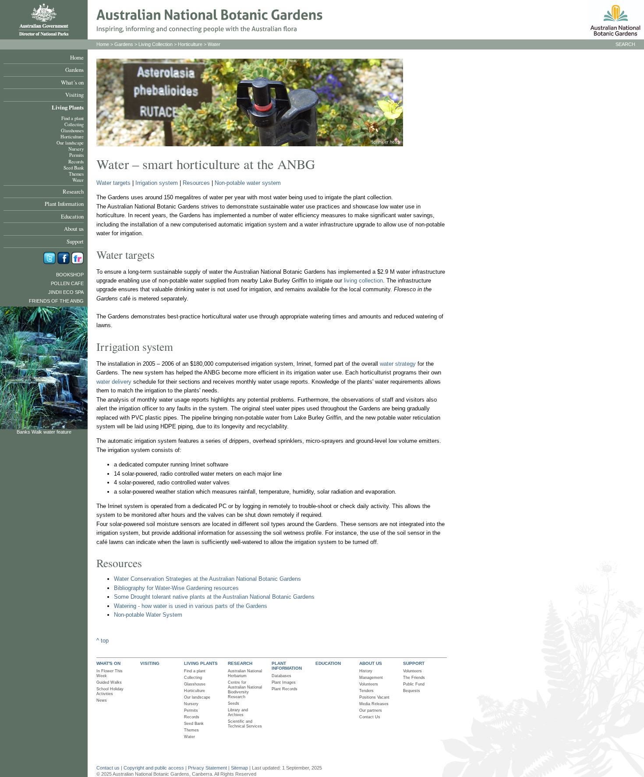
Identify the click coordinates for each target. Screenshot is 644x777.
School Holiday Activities (110, 691)
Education (72, 216)
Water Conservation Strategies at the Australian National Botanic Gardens (207, 579)
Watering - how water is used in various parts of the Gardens (190, 606)
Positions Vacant (374, 697)
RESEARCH (240, 663)
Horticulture (72, 137)
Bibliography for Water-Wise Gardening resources (176, 588)
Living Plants (68, 107)
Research (73, 191)
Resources (196, 183)
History (365, 671)
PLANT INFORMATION (287, 666)
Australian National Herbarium (245, 673)
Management (371, 677)
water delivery (113, 381)
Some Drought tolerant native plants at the (168, 596)
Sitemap (239, 767)
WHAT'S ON (108, 663)
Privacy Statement (208, 767)
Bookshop (70, 274)
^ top (102, 640)
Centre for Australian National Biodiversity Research (245, 689)
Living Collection (155, 44)
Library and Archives (238, 712)
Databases (281, 676)
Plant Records (284, 689)
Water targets (113, 183)
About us (74, 229)
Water (78, 180)
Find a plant (72, 118)
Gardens (74, 70)
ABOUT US (370, 663)
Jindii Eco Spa (66, 292)
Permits (76, 155)
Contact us (108, 767)
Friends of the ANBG (56, 301)
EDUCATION (328, 663)
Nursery (76, 149)
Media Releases (374, 704)
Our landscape (70, 143)
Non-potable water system (248, 183)
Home (77, 57)
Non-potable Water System (148, 614)
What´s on (72, 82)
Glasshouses (72, 130)
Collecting (74, 124)
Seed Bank (74, 168)
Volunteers (368, 684)
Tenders (366, 691)
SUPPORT (414, 663)
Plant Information (64, 204)
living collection (363, 280)
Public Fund (414, 684)
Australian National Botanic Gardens (269, 596)
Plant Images (284, 682)
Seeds (233, 703)
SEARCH (625, 44)
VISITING (149, 663)
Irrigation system (156, 183)
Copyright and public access (154, 767)
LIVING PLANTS (201, 663)
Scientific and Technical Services (245, 723)
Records (76, 162)
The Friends (414, 677)
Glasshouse (194, 684)
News (101, 700)
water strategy (398, 363)
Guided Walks (109, 682)
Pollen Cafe (67, 283)
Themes (76, 174)
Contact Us (369, 717)
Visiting (74, 95)
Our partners (370, 710)
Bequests (411, 691)
